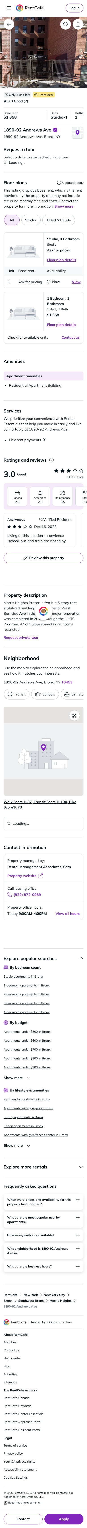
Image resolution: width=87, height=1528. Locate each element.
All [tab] (12, 220)
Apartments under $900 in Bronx (27, 1067)
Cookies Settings (16, 1477)
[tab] (31, 220)
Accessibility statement (20, 1469)
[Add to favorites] (65, 24)
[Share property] (78, 24)
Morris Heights (61, 1301)
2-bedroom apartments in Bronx (27, 994)
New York (30, 1295)
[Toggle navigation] (9, 8)
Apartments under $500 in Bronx (27, 1032)
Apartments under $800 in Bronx (27, 1058)
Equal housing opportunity (24, 1502)
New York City (54, 1295)
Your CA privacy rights (19, 1461)
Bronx (8, 1301)
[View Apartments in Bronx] (9, 24)
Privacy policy (13, 1453)
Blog (7, 1366)
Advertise (10, 1374)
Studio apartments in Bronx (23, 976)
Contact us (11, 1350)
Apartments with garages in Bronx (28, 1108)
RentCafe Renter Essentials (23, 1414)
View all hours (68, 913)
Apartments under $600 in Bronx (27, 1041)
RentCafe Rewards (17, 1406)
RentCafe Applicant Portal (22, 1422)
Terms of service (15, 1445)
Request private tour (21, 637)
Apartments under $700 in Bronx (27, 1049)
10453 (66, 682)
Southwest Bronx (31, 1301)
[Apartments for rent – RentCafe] (40, 8)
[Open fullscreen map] (74, 715)
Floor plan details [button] (61, 260)
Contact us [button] (71, 337)
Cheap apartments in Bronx (23, 1126)
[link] (74, 8)
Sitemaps (10, 1382)
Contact (23, 1519)
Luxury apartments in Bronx (23, 1117)
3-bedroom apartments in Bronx (27, 1003)
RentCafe (11, 1295)
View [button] (76, 282)
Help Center (12, 1358)
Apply (64, 1519)
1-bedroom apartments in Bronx (27, 985)
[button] (43, 52)
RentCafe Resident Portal (22, 1430)
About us (10, 1342)
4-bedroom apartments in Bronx (27, 1012)
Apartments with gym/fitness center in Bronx (36, 1135)
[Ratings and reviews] (51, 460)
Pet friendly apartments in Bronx (27, 1099)
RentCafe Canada (16, 1398)
